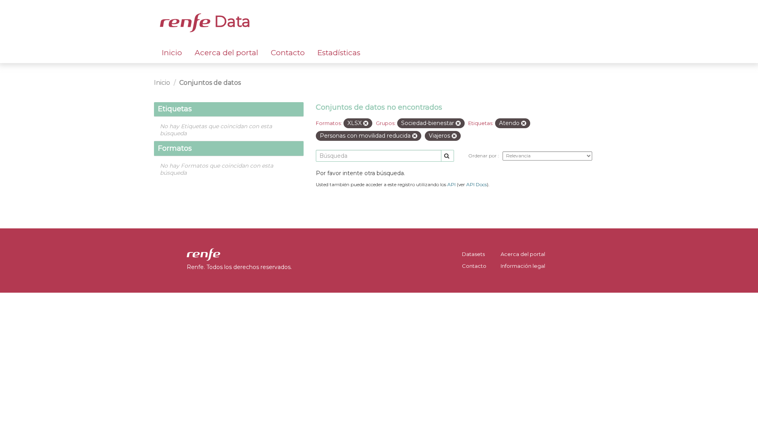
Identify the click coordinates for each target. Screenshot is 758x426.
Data (230, 21)
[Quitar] (365, 123)
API (451, 184)
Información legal (523, 266)
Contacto (288, 52)
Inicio (172, 52)
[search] (447, 156)
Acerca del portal (226, 52)
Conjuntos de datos (210, 82)
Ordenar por (483, 156)
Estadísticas (338, 52)
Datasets (473, 254)
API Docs (476, 184)
